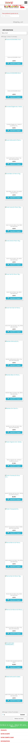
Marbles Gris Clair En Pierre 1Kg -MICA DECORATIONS (14, 427)
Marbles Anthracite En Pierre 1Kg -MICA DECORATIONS (14, 359)
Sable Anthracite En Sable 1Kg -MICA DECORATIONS (14, 695)
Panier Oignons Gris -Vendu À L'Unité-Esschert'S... (14, 460)
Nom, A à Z (14, 33)
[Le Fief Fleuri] (9, 2)
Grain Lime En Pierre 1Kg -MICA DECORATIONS (14, 259)
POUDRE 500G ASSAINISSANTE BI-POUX (14, 661)
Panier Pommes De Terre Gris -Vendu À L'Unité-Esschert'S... (14, 494)
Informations (5, 741)
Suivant (23, 715)
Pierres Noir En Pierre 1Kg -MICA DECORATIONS (14, 594)
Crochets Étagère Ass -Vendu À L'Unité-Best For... (14, 125)
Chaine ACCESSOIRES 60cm (14, 91)
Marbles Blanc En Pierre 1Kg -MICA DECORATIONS (14, 393)
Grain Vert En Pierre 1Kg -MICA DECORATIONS (14, 292)
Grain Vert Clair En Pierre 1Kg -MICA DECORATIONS (14, 326)
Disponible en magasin (15, 63)
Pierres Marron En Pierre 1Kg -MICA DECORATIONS (14, 561)
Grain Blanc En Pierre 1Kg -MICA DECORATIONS (14, 192)
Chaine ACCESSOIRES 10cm (14, 57)
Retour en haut (20, 719)
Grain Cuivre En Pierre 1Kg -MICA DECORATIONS (14, 225)
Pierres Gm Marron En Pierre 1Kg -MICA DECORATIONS (14, 628)
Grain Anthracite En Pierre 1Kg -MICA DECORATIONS (14, 158)
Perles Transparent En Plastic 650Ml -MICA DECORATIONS (14, 527)
